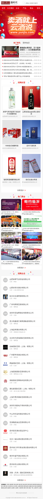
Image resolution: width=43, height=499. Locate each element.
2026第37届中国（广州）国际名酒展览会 (12, 212)
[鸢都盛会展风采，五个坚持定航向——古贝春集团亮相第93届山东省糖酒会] (10, 51)
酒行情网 (34, 486)
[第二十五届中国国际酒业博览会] (11, 254)
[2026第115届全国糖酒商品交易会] (32, 237)
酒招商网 (34, 484)
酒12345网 (14, 486)
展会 (31, 8)
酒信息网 (16, 484)
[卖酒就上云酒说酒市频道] (21, 24)
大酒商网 (21, 488)
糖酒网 (11, 484)
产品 (24, 8)
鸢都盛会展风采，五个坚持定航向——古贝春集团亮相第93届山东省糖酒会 (30, 49)
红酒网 (16, 488)
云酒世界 (35, 488)
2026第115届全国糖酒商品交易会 (32, 245)
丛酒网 (12, 488)
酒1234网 (8, 486)
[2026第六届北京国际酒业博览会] (32, 254)
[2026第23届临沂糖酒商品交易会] (32, 204)
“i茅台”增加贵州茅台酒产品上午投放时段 (16, 76)
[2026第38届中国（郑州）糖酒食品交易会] (11, 221)
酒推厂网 (30, 488)
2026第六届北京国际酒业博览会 (32, 261)
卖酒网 (30, 486)
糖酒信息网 (4, 488)
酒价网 (20, 484)
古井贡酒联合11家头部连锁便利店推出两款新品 (19, 73)
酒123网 (3, 486)
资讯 (38, 8)
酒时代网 (26, 488)
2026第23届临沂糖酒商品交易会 (32, 212)
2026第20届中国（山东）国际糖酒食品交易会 (13, 245)
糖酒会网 (39, 484)
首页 (3, 8)
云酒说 (8, 484)
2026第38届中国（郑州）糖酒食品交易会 (12, 228)
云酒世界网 (20, 486)
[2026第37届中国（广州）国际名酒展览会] (11, 204)
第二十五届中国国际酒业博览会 (11, 261)
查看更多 (20, 190)
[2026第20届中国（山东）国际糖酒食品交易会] (11, 237)
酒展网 (9, 488)
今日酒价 (10, 8)
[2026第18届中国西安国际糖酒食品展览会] (32, 221)
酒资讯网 (29, 484)
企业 (17, 8)
